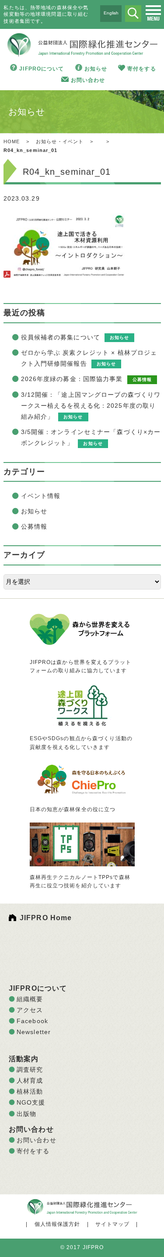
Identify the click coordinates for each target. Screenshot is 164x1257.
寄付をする (141, 69)
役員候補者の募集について (60, 337)
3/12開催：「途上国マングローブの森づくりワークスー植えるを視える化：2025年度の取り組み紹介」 (91, 405)
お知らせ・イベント (60, 141)
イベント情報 (41, 495)
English (111, 13)
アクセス (30, 1009)
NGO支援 (31, 1102)
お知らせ (95, 69)
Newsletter (34, 1031)
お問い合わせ (88, 80)
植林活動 (30, 1091)
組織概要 (30, 999)
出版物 (26, 1113)
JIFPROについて (41, 69)
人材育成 (30, 1080)
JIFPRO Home (46, 918)
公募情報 (34, 526)
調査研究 (30, 1069)
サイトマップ (112, 1224)
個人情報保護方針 (57, 1224)
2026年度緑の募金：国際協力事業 (72, 378)
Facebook (32, 1020)
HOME (11, 141)
